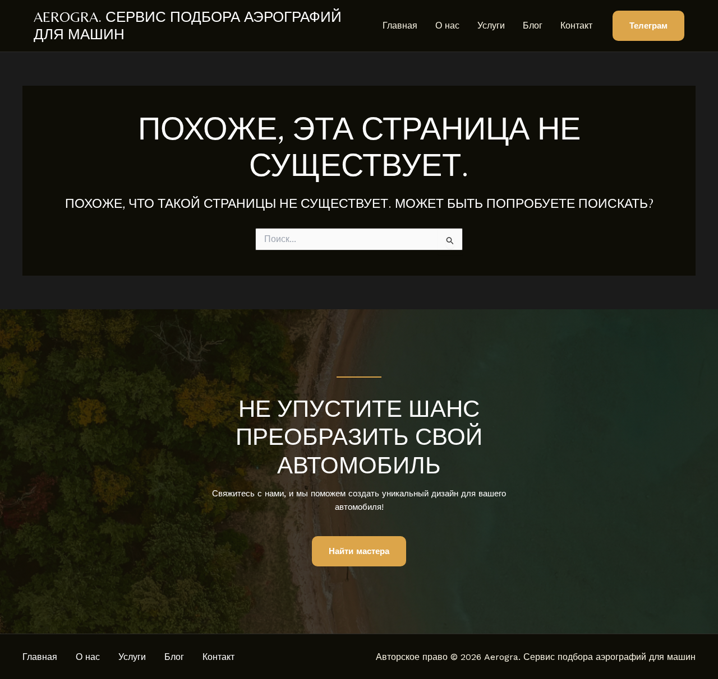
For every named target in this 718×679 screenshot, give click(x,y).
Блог (532, 25)
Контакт (576, 25)
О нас (447, 25)
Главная (400, 25)
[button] (648, 26)
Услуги (491, 25)
